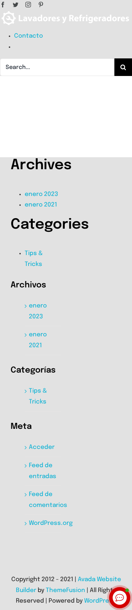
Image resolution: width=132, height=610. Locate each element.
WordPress (100, 601)
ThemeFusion (65, 590)
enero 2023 (41, 194)
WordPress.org (51, 523)
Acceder (42, 447)
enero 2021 (41, 205)
